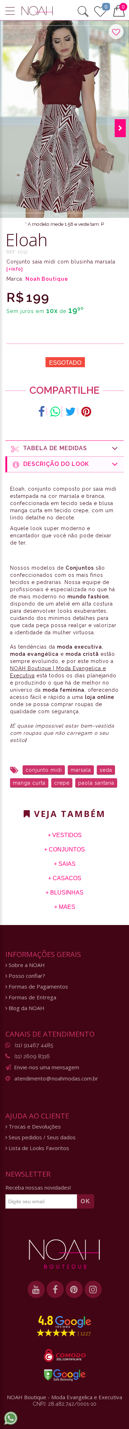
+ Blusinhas (64, 892)
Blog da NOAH (25, 1008)
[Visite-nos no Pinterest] (74, 1289)
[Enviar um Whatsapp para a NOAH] (11, 1418)
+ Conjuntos (64, 849)
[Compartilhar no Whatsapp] (55, 411)
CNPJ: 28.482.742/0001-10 (64, 1404)
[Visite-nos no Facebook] (55, 1289)
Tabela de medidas (53, 448)
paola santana (96, 783)
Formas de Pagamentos (37, 986)
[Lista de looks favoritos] (100, 10)
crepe (62, 783)
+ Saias (65, 864)
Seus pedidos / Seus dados (41, 1137)
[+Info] (14, 269)
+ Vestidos (65, 835)
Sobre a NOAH (26, 965)
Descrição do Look (54, 464)
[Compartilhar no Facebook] (42, 411)
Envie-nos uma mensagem (46, 1067)
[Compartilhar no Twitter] (70, 411)
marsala (81, 770)
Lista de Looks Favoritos (38, 1148)
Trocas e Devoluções (34, 1126)
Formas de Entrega (31, 997)
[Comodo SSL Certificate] (65, 1355)
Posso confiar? (26, 975)
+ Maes (64, 907)
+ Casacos (64, 878)
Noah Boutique (46, 279)
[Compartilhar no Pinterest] (86, 411)
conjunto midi (43, 770)
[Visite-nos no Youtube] (36, 1289)
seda (106, 770)
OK (86, 1201)
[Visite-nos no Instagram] (93, 1289)
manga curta (29, 783)
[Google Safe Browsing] (65, 1375)
